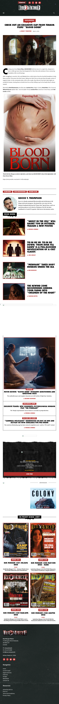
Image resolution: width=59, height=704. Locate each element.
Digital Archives (7, 672)
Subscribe (22, 2)
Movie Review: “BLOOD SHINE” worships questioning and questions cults (29, 393)
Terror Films (33, 191)
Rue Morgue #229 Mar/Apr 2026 (15, 614)
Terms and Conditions (9, 693)
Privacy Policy (6, 695)
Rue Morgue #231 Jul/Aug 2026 (16, 564)
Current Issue (6, 670)
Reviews (29, 389)
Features (5, 674)
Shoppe (5, 676)
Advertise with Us (8, 689)
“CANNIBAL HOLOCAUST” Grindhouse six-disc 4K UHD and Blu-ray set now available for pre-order (29, 422)
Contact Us (6, 680)
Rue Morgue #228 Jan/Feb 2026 (43, 614)
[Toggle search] (54, 13)
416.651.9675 (8, 648)
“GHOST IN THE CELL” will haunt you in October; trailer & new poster (41, 223)
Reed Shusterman (20, 191)
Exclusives (27, 403)
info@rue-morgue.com (9, 652)
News (33, 403)
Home (4, 668)
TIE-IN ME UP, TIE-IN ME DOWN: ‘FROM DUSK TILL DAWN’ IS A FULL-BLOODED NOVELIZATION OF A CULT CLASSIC (41, 247)
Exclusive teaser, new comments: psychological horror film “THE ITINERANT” (29, 407)
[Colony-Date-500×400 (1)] (43, 498)
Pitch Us (5, 691)
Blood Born (7, 191)
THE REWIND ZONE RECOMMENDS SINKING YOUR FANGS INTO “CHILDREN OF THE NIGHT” (41, 289)
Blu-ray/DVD (27, 418)
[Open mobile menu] (3, 13)
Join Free (29, 474)
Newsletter (6, 678)
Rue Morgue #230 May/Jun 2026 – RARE (43, 564)
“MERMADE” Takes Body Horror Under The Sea (41, 265)
